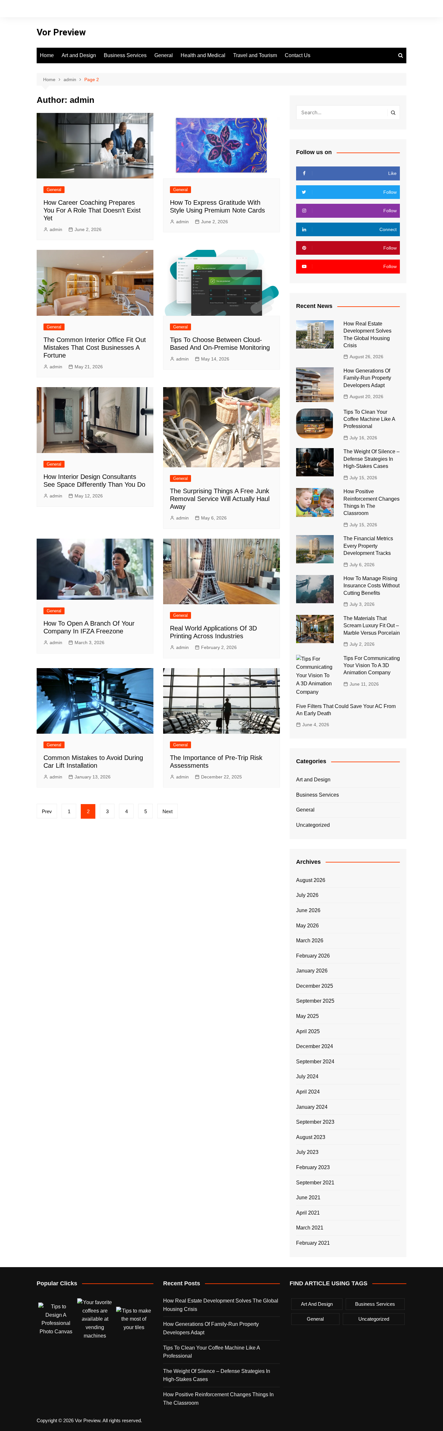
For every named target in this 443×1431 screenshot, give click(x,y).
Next (167, 811)
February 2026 (313, 956)
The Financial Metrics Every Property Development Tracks (368, 546)
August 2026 (310, 880)
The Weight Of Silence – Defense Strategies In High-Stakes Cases (371, 459)
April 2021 (308, 1213)
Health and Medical (203, 55)
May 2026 (307, 925)
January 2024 (312, 1107)
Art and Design (79, 55)
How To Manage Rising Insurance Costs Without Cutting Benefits (371, 586)
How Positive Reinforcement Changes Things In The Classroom (218, 1399)
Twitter (368, 9)
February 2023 (313, 1167)
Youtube (390, 9)
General (163, 55)
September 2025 (315, 1001)
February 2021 (313, 1243)
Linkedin (401, 9)
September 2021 (315, 1182)
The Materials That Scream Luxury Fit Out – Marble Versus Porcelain (371, 626)
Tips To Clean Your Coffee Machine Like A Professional (369, 419)
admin (56, 229)
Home (47, 55)
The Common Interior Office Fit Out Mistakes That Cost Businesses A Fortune (94, 347)
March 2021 (309, 1227)
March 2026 (309, 940)
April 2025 (308, 1031)
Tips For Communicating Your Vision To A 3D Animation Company (371, 665)
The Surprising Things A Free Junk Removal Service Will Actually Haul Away (219, 498)
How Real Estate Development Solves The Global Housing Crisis (220, 1305)
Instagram (379, 9)
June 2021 (308, 1197)
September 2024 (315, 1061)
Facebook (357, 9)
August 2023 (310, 1137)
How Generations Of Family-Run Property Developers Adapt (367, 378)
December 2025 (314, 986)
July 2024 (307, 1076)
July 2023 (307, 1152)
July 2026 (307, 895)
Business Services (125, 55)
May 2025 (307, 1016)
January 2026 (312, 970)
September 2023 (315, 1122)
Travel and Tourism (255, 55)
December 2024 (314, 1046)
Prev (47, 811)
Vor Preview (61, 32)
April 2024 (308, 1092)
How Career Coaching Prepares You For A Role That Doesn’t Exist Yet (92, 210)
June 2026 (308, 910)
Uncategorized (313, 825)
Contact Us (297, 55)
